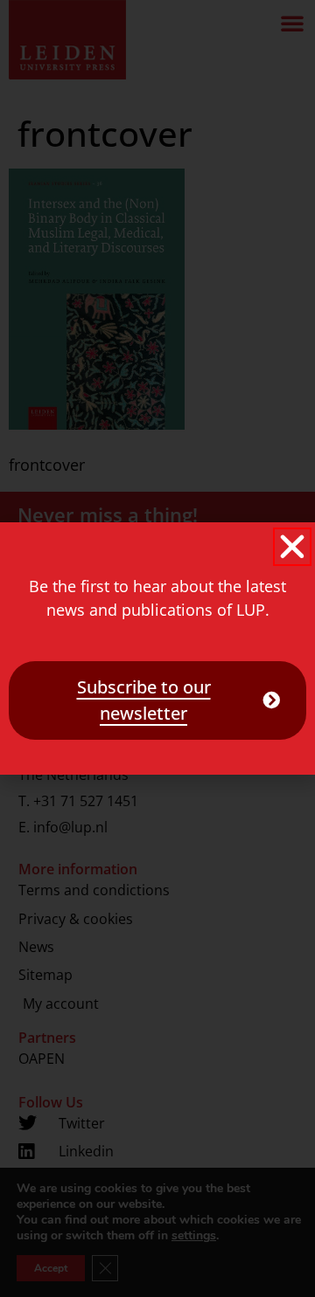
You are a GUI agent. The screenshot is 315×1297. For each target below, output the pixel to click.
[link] (157, 700)
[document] (157, 648)
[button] (292, 546)
